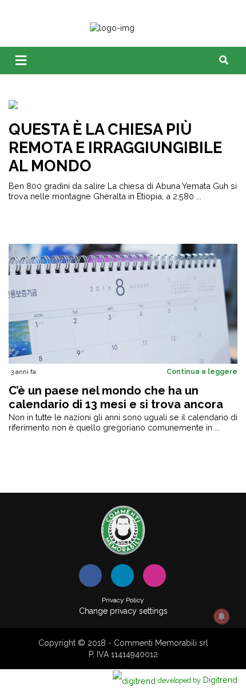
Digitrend (197, 680)
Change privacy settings (123, 610)
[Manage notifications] (221, 617)
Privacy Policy (123, 600)
